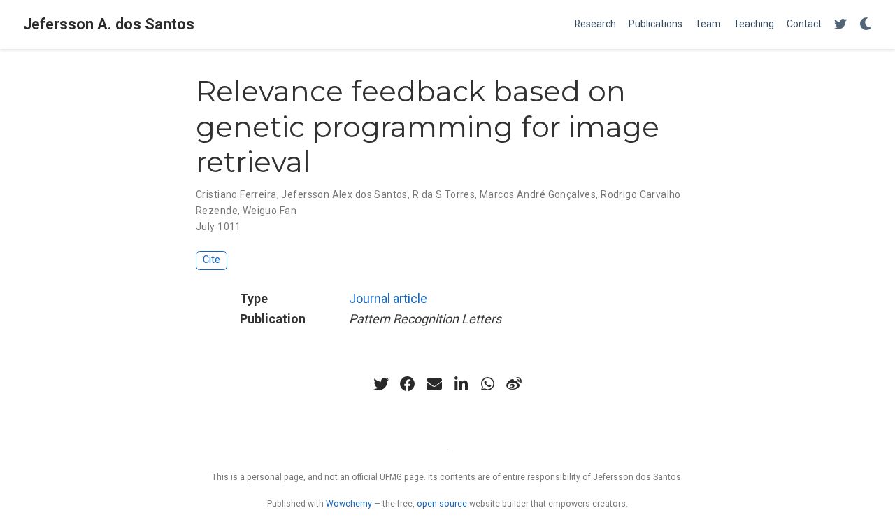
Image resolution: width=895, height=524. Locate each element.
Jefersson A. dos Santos (108, 24)
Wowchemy (349, 504)
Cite (211, 260)
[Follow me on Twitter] (840, 25)
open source (442, 504)
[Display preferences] (865, 25)
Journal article (388, 298)
